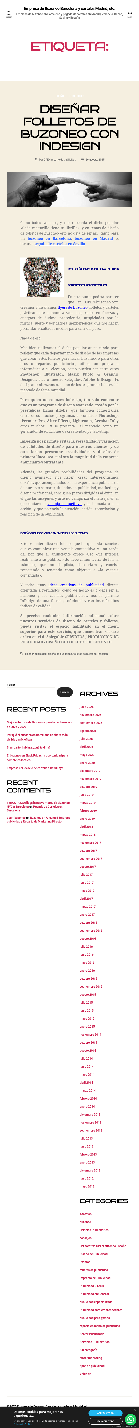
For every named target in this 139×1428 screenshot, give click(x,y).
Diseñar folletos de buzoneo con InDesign (69, 128)
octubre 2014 (88, 1042)
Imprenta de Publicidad (95, 1278)
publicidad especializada (96, 1302)
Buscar (11, 684)
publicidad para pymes (95, 1318)
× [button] (135, 1410)
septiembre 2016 (91, 930)
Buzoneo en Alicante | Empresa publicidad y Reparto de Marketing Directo (38, 819)
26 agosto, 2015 (95, 159)
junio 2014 (86, 1066)
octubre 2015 (88, 978)
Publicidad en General (94, 1294)
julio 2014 (86, 1058)
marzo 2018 (87, 834)
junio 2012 (86, 1178)
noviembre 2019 (90, 779)
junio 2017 (86, 882)
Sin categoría (88, 1350)
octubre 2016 (88, 922)
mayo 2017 (87, 890)
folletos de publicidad (94, 1270)
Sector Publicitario (92, 1334)
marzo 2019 (87, 802)
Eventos (85, 1262)
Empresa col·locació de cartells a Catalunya (35, 768)
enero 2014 (87, 1106)
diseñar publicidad (36, 653)
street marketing (91, 1358)
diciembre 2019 (90, 771)
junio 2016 (86, 954)
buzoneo (85, 1222)
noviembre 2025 (90, 715)
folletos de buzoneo (85, 653)
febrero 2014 (88, 1098)
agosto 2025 (88, 731)
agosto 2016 (88, 938)
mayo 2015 (87, 1018)
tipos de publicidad (92, 1366)
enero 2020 (87, 763)
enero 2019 (87, 818)
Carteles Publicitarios (94, 1230)
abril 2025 (86, 747)
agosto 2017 (88, 866)
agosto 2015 (88, 994)
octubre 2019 (88, 786)
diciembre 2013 (90, 1114)
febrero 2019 (88, 810)
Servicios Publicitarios (95, 1342)
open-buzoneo (16, 817)
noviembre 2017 (90, 842)
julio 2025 (86, 739)
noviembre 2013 (90, 1122)
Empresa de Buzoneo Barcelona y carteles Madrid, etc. (69, 8)
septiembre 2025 (91, 723)
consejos (86, 1238)
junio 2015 (86, 1010)
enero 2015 (87, 1026)
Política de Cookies (23, 1424)
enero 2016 (87, 970)
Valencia (85, 1374)
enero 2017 (87, 914)
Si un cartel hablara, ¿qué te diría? (29, 747)
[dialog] (69, 1417)
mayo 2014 (87, 1074)
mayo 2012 (87, 1186)
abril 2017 (86, 898)
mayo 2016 (87, 962)
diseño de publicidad (60, 653)
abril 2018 (86, 826)
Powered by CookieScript (124, 1426)
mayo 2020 (87, 755)
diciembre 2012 (90, 1170)
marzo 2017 (87, 906)
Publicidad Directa (92, 1286)
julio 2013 (86, 1138)
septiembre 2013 (91, 1130)
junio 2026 (86, 707)
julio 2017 (86, 874)
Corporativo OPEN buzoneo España (103, 1246)
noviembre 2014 (90, 1034)
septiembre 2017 (91, 858)
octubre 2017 (88, 850)
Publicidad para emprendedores (101, 1310)
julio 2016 (86, 946)
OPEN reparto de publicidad (60, 159)
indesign (103, 653)
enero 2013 (87, 1162)
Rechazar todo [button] (105, 1421)
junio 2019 (86, 794)
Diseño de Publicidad (69, 96)
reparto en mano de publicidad (100, 1326)
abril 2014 (86, 1082)
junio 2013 (86, 1146)
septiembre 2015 (91, 986)
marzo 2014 (87, 1090)
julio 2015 (86, 1002)
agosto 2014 (88, 1050)
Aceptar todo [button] (105, 1413)
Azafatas (86, 1214)
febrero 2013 (88, 1154)
